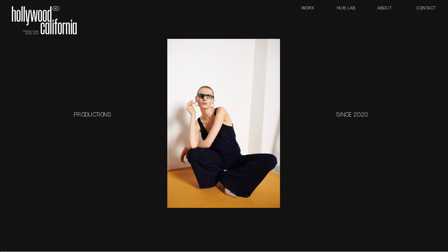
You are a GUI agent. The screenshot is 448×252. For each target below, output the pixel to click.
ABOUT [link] (384, 7)
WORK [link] (308, 7)
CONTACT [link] (425, 7)
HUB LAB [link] (346, 7)
